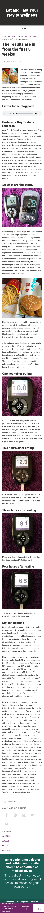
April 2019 (6, 850)
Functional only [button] (26, 908)
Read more (6, 911)
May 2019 (5, 846)
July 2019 (5, 841)
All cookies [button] (38, 908)
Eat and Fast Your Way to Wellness (22, 13)
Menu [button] (23, 28)
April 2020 (6, 836)
